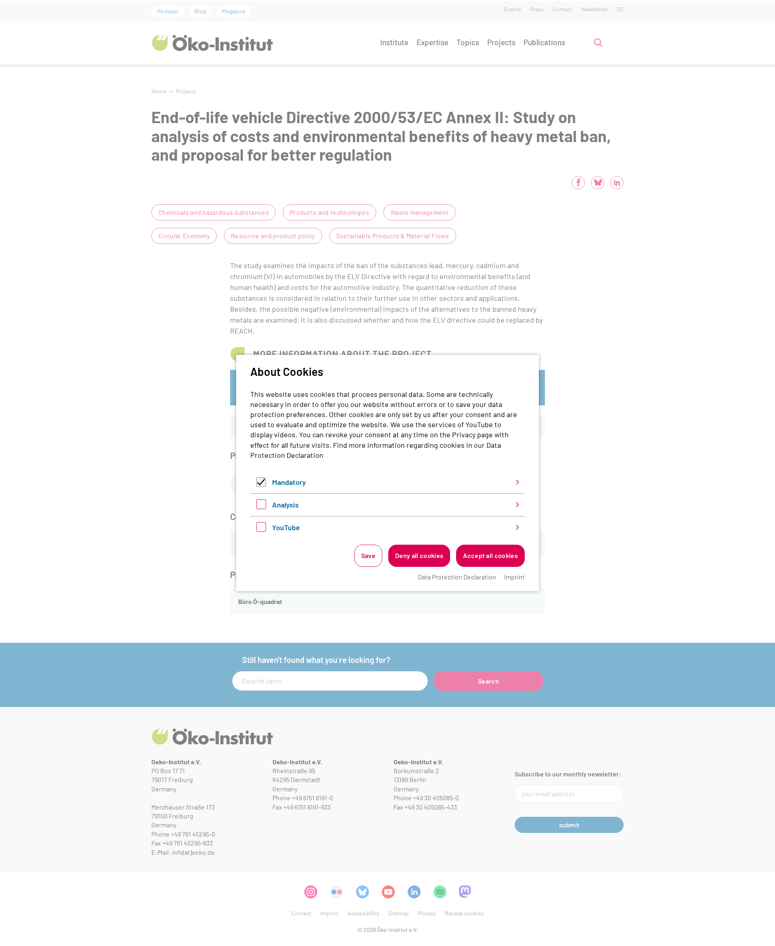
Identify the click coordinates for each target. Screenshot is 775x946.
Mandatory (289, 482)
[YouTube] (261, 528)
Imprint (514, 577)
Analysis (285, 504)
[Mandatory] (261, 484)
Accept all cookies (490, 555)
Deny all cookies (419, 555)
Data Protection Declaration (457, 577)
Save (368, 555)
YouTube (286, 527)
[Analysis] (261, 506)
